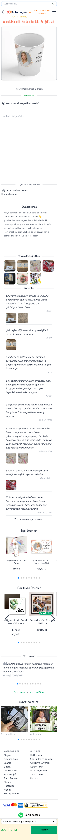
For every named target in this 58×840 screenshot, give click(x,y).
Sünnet (7, 763)
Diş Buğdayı (10, 771)
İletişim (34, 778)
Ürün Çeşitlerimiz (39, 771)
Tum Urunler (37, 774)
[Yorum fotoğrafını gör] (9, 266)
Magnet (8, 755)
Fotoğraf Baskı (12, 794)
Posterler (9, 786)
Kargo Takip (36, 767)
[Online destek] (21, 815)
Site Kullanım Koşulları (42, 759)
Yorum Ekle (36, 692)
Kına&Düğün (10, 774)
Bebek (7, 767)
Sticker (7, 782)
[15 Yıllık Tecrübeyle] (17, 11)
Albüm (7, 790)
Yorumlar (20, 692)
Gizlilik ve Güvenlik (39, 763)
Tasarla (44, 830)
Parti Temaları (11, 778)
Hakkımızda (36, 755)
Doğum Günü (11, 759)
